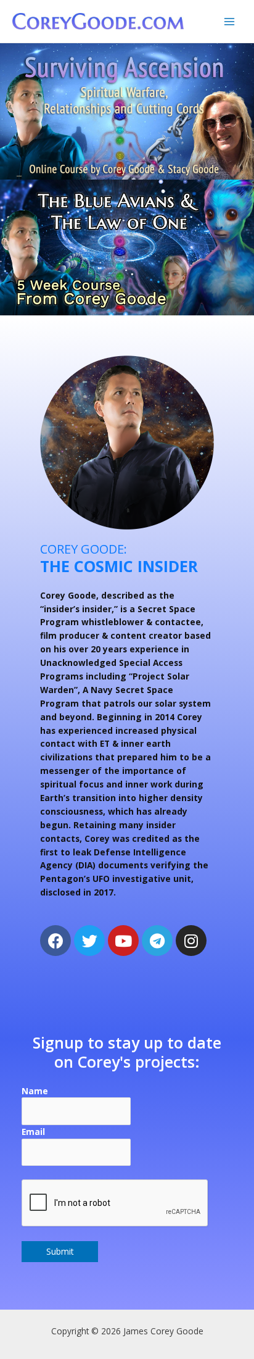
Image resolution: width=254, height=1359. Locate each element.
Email (33, 1131)
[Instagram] (191, 940)
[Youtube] (123, 940)
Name (35, 1091)
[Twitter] (89, 940)
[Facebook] (55, 940)
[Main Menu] (229, 21)
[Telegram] (157, 940)
